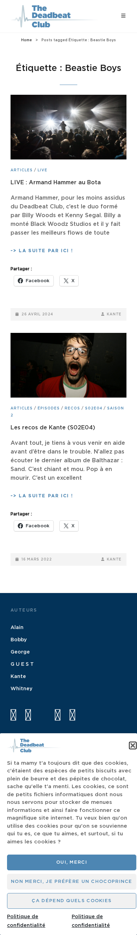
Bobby (19, 639)
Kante (114, 314)
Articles (22, 170)
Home (26, 40)
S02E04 (93, 408)
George (20, 652)
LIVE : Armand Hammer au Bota (56, 182)
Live (42, 170)
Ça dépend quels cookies (71, 901)
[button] (132, 745)
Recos (72, 408)
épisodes (49, 408)
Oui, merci (71, 862)
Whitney (21, 688)
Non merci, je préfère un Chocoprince (71, 881)
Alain (17, 627)
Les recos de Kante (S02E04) (53, 427)
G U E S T (22, 664)
